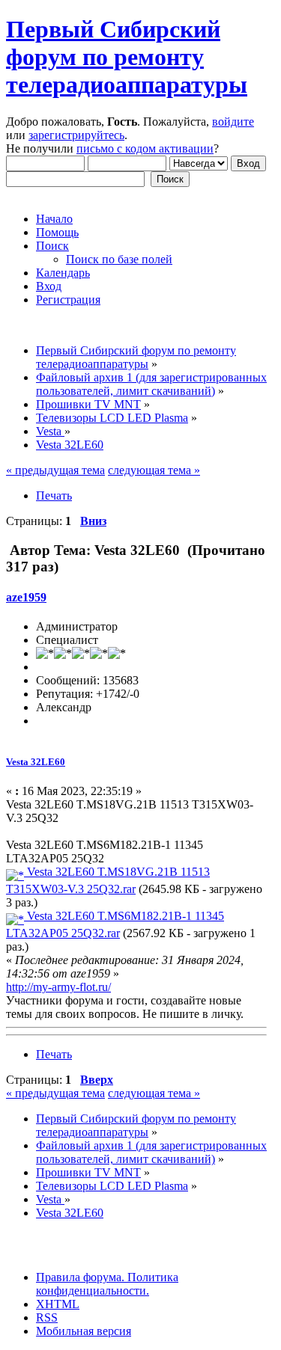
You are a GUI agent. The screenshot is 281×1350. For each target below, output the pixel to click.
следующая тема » (154, 470)
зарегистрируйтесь (76, 135)
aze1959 (26, 597)
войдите (233, 121)
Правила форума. (80, 1277)
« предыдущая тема (55, 470)
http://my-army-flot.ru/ (58, 987)
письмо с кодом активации (145, 148)
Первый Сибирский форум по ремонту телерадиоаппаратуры (126, 57)
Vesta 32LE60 (35, 761)
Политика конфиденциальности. (107, 1284)
